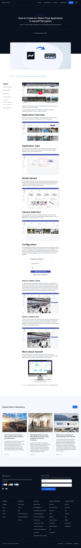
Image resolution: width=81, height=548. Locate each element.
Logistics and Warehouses (23, 516)
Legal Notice (76, 543)
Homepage (4, 504)
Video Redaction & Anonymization (40, 510)
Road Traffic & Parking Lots (23, 513)
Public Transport (21, 504)
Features (50, 513)
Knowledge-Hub (68, 526)
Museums (20, 520)
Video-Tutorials (68, 523)
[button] (39, 2)
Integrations (51, 516)
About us (4, 507)
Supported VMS (52, 523)
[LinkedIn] (3, 489)
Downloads (67, 513)
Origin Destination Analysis (39, 523)
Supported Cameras (53, 520)
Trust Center (51, 510)
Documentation (52, 532)
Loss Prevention (36, 532)
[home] (6, 2)
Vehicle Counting (37, 520)
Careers (3, 510)
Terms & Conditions (68, 543)
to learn (39, 217)
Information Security (53, 507)
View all (75, 406)
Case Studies (67, 507)
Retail (19, 510)
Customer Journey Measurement (40, 529)
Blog (17, 76)
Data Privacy (51, 504)
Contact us (24, 385)
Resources (12, 76)
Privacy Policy (60, 543)
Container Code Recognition (39, 516)
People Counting (37, 504)
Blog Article (40, 14)
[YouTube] (6, 488)
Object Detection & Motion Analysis (40, 535)
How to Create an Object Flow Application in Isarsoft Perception (33, 76)
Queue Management (37, 507)
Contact (70, 2)
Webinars (66, 520)
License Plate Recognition (38, 513)
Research (4, 513)
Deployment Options (53, 526)
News (66, 516)
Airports (19, 507)
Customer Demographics (38, 526)
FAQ (50, 529)
